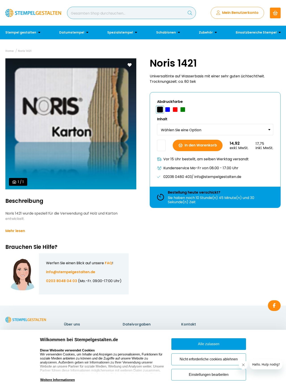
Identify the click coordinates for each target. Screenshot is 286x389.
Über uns (72, 324)
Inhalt (162, 119)
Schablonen (166, 32)
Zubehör (206, 32)
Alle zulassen (208, 344)
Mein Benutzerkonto (240, 12)
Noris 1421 (25, 51)
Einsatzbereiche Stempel (256, 32)
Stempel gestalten (21, 32)
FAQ (108, 263)
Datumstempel (72, 32)
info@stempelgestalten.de (70, 272)
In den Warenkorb (201, 145)
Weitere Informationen (57, 380)
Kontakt (188, 324)
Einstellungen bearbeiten (209, 374)
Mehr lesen (15, 231)
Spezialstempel (120, 32)
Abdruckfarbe (170, 101)
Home (9, 51)
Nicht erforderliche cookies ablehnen (209, 359)
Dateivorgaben (137, 324)
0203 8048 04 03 (61, 280)
